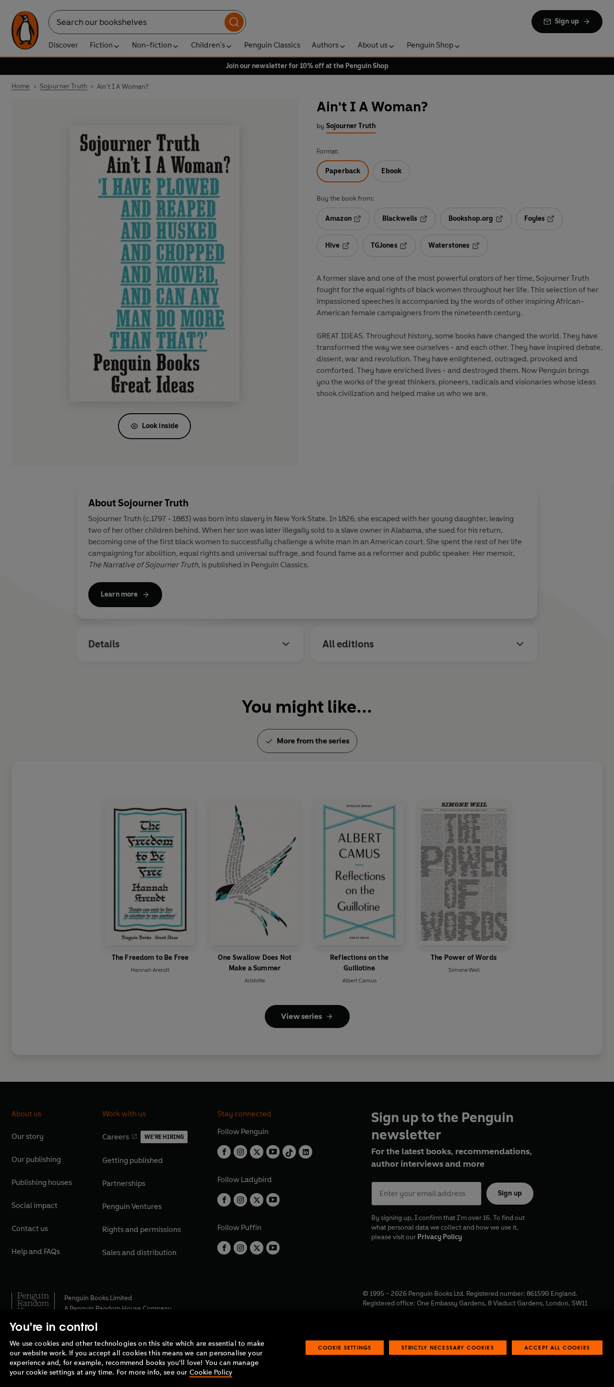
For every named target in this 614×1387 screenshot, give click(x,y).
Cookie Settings (345, 1347)
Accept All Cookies (557, 1347)
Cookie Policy (210, 1372)
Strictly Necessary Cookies (447, 1347)
